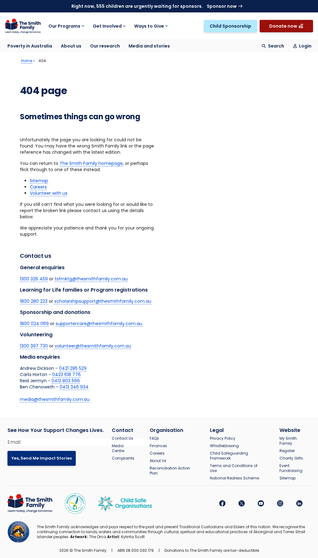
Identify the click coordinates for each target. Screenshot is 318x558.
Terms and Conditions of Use (233, 468)
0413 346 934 (74, 387)
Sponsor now (222, 6)
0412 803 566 (66, 381)
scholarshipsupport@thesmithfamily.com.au (102, 301)
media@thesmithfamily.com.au (54, 399)
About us (71, 46)
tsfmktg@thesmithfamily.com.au (91, 279)
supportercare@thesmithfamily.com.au (99, 323)
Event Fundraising (290, 468)
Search (276, 46)
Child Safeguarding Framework (229, 456)
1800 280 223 (34, 301)
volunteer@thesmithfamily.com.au (93, 346)
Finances (158, 445)
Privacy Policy (222, 438)
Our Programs (64, 26)
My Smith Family (288, 441)
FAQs (154, 438)
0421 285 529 (73, 368)
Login (305, 46)
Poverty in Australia (29, 46)
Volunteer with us (48, 193)
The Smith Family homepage (91, 163)
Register (287, 450)
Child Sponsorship (230, 26)
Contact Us (122, 438)
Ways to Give (149, 26)
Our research (105, 46)
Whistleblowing (224, 445)
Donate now (283, 26)
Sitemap (39, 181)
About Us (158, 460)
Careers (38, 187)
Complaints (123, 458)
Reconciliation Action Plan (170, 471)
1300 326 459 (34, 279)
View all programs (253, 20)
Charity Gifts (291, 458)
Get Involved (107, 26)
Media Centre (118, 448)
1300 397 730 (34, 346)
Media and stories (149, 46)
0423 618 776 (66, 374)
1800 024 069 (34, 323)
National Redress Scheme (234, 478)
